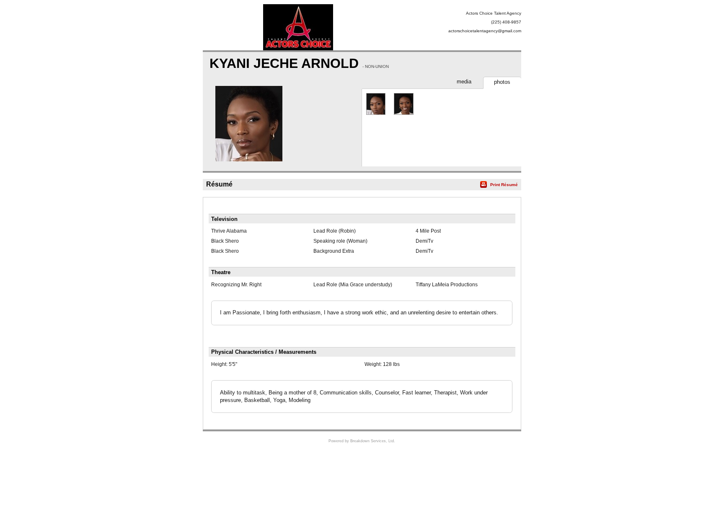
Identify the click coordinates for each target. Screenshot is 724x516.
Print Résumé (504, 184)
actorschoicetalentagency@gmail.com (484, 31)
